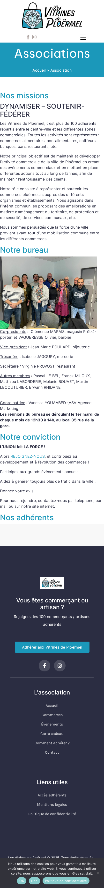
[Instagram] (34, 37)
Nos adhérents (27, 517)
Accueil (39, 70)
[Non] (98, 872)
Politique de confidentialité (66, 881)
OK (21, 881)
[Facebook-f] (28, 37)
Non (34, 881)
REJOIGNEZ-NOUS (28, 456)
